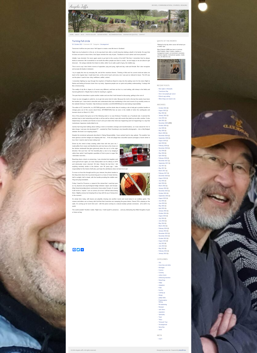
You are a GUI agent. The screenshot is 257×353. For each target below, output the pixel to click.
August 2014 (162, 216)
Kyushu (161, 290)
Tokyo (160, 319)
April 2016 (161, 183)
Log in (160, 338)
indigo (160, 282)
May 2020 (161, 130)
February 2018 (163, 158)
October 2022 (162, 108)
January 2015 (162, 211)
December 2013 (163, 233)
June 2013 (162, 246)
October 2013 (162, 238)
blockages (162, 267)
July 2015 (161, 201)
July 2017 (161, 165)
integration (162, 285)
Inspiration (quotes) (130, 34)
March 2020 (162, 133)
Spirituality (162, 314)
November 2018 (163, 148)
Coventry (161, 272)
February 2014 (163, 228)
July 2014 (161, 218)
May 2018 (161, 153)
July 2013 (161, 243)
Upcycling (161, 327)
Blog (82, 34)
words (160, 329)
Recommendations (115, 34)
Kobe (160, 287)
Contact (142, 34)
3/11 (160, 262)
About (77, 34)
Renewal (161, 307)
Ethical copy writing (164, 96)
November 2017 (163, 160)
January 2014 (162, 231)
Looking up (162, 292)
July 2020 (161, 128)
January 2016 (162, 188)
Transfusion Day (163, 91)
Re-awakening (163, 304)
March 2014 (162, 226)
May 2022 (161, 113)
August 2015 (162, 198)
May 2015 (161, 206)
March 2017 (162, 170)
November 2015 (163, 190)
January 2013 (162, 253)
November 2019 (163, 135)
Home (71, 34)
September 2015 (163, 196)
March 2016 (162, 185)
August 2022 (162, 110)
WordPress (182, 350)
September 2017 (163, 163)
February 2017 (163, 173)
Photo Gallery (91, 34)
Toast (160, 317)
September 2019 (163, 138)
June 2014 (162, 221)
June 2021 (162, 118)
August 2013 (162, 241)
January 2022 (162, 115)
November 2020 (163, 123)
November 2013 (163, 236)
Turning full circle (81, 41)
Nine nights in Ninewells (165, 89)
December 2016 (163, 175)
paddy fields (162, 297)
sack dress (162, 309)
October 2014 (162, 213)
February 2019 (163, 145)
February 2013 (163, 251)
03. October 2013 (77, 44)
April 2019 (161, 143)
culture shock (162, 275)
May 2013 (161, 248)
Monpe (161, 295)
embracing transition (164, 277)
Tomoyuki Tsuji (163, 322)
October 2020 (162, 125)
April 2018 (161, 155)
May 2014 (161, 223)
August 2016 (162, 178)
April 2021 (161, 120)
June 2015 (162, 203)
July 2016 (161, 180)
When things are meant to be (167, 99)
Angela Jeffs (79, 6)
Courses (161, 270)
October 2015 (162, 193)
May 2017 (161, 168)
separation (162, 312)
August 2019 (162, 140)
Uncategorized (104, 44)
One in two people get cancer (167, 94)
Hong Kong (162, 280)
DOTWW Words (102, 34)
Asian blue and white (165, 265)
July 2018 (161, 150)
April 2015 (161, 208)
